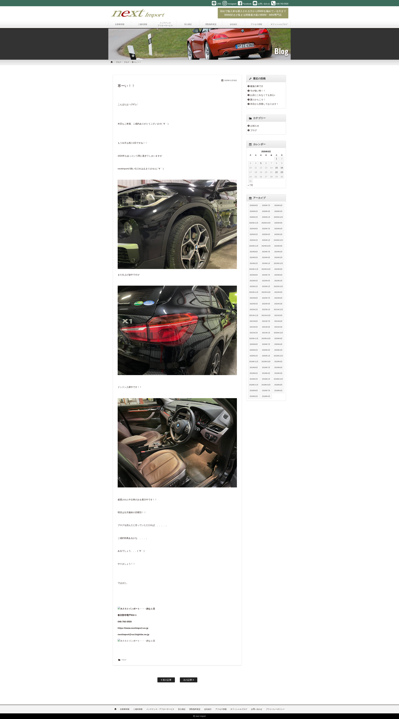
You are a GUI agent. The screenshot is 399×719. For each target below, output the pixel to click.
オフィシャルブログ (238, 709)
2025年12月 (278, 217)
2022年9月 (278, 292)
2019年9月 (278, 361)
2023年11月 (253, 269)
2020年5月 (254, 350)
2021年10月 (266, 315)
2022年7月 (266, 298)
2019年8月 (254, 367)
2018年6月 (278, 390)
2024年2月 (254, 263)
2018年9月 (278, 385)
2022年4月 (266, 304)
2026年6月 (278, 205)
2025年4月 (266, 234)
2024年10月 (266, 246)
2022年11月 (253, 292)
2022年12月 (278, 286)
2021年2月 (254, 333)
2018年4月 (266, 396)
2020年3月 (278, 350)
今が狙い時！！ (257, 90)
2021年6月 (278, 321)
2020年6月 (278, 344)
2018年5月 (254, 396)
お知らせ (254, 126)
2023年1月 (266, 286)
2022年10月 (266, 292)
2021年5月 (254, 327)
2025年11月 (253, 223)
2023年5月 (254, 281)
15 (276, 167)
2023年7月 (266, 275)
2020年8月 (254, 344)
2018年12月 (278, 379)
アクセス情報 (221, 709)
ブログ (118, 62)
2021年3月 (278, 327)
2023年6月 (278, 275)
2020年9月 (278, 338)
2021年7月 (266, 321)
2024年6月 (278, 252)
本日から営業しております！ (264, 104)
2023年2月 (254, 286)
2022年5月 (254, 304)
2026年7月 (266, 205)
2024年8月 (254, 252)
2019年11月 (253, 361)
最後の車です (256, 86)
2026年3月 (278, 211)
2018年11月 (253, 385)
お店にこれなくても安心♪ (262, 95)
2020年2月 (254, 356)
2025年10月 (266, 223)
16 (282, 167)
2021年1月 (266, 333)
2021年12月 (278, 309)
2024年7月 (266, 252)
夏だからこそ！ (257, 99)
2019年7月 (266, 367)
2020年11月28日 (230, 80)
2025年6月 (278, 229)
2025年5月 (254, 234)
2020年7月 (266, 344)
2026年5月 (254, 211)
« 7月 (250, 185)
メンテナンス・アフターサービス (160, 709)
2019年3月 (278, 373)
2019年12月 (278, 356)
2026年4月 (266, 211)
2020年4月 (266, 350)
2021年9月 (278, 315)
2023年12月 (278, 263)
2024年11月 (253, 246)
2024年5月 (254, 257)
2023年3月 (278, 281)
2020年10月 (266, 338)
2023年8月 (254, 275)
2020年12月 (278, 333)
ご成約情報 (137, 709)
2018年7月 (266, 390)
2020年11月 (253, 338)
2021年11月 (253, 315)
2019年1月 (266, 379)
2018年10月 (266, 385)
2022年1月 (266, 309)
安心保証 (181, 709)
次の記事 (188, 680)
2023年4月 (266, 281)
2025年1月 (266, 240)
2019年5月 (254, 373)
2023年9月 (278, 269)
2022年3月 (278, 304)
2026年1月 (266, 217)
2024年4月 (266, 257)
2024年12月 (278, 240)
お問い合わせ (256, 709)
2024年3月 (278, 257)
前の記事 (166, 680)
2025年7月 (266, 229)
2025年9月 (278, 223)
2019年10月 (266, 361)
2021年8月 (254, 321)
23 (282, 172)
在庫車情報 (124, 709)
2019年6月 (278, 367)
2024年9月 (278, 246)
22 (276, 172)
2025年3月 (278, 234)
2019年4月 (266, 373)
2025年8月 (254, 229)
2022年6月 (278, 298)
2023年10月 (266, 269)
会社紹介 (208, 709)
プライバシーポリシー (275, 709)
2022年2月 (254, 309)
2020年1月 (266, 356)
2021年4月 (266, 327)
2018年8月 (254, 390)
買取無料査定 (194, 709)
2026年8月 (254, 205)
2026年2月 (254, 217)
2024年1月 (266, 263)
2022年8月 (254, 298)
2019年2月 (254, 379)
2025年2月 (254, 240)
